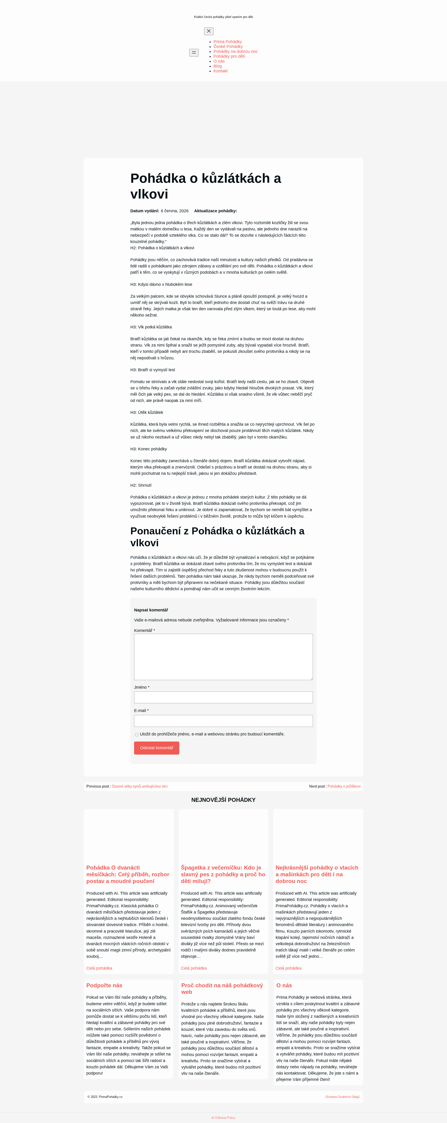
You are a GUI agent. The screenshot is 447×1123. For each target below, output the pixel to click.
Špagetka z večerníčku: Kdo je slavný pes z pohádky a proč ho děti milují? (223, 874)
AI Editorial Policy (223, 1118)
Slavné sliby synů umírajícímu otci (140, 786)
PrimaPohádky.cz (111, 1097)
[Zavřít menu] (208, 31)
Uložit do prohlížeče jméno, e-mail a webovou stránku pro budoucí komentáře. (212, 734)
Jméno (141, 687)
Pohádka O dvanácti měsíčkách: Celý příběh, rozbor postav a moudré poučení (127, 874)
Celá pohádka (99, 968)
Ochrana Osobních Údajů (342, 1097)
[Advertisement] (223, 119)
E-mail (141, 710)
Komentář (144, 630)
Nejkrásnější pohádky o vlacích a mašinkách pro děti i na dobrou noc (317, 874)
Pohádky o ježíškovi (344, 786)
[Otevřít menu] (194, 53)
